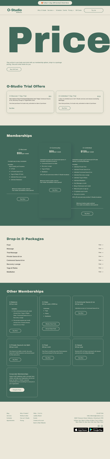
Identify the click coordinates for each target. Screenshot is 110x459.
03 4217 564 (100, 413)
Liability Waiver (37, 415)
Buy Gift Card (14, 69)
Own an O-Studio (24, 418)
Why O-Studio (42, 10)
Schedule (59, 10)
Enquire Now (17, 390)
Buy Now (11, 108)
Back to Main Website (39, 423)
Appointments (10, 420)
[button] (51, 10)
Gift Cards (78, 10)
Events (65, 10)
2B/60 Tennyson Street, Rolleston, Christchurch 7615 (88, 418)
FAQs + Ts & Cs (37, 413)
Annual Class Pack (51, 328)
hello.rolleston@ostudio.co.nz (95, 415)
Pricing (22, 420)
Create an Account (38, 420)
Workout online (24, 415)
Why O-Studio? (24, 413)
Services (9, 415)
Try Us (93, 10)
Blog (8, 413)
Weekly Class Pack (51, 324)
